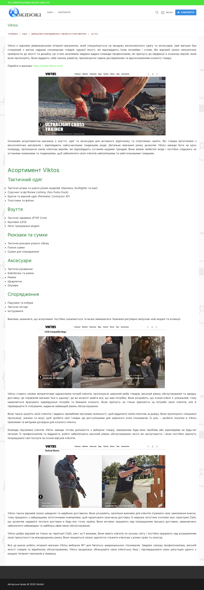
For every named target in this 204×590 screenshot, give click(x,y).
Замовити (187, 12)
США (24, 34)
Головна (13, 34)
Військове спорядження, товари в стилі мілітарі (59, 34)
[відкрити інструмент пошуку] (157, 12)
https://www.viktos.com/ (48, 65)
